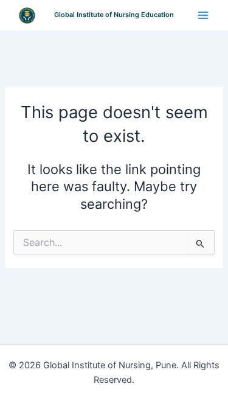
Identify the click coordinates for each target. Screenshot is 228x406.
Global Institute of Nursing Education (114, 14)
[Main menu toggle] (203, 15)
